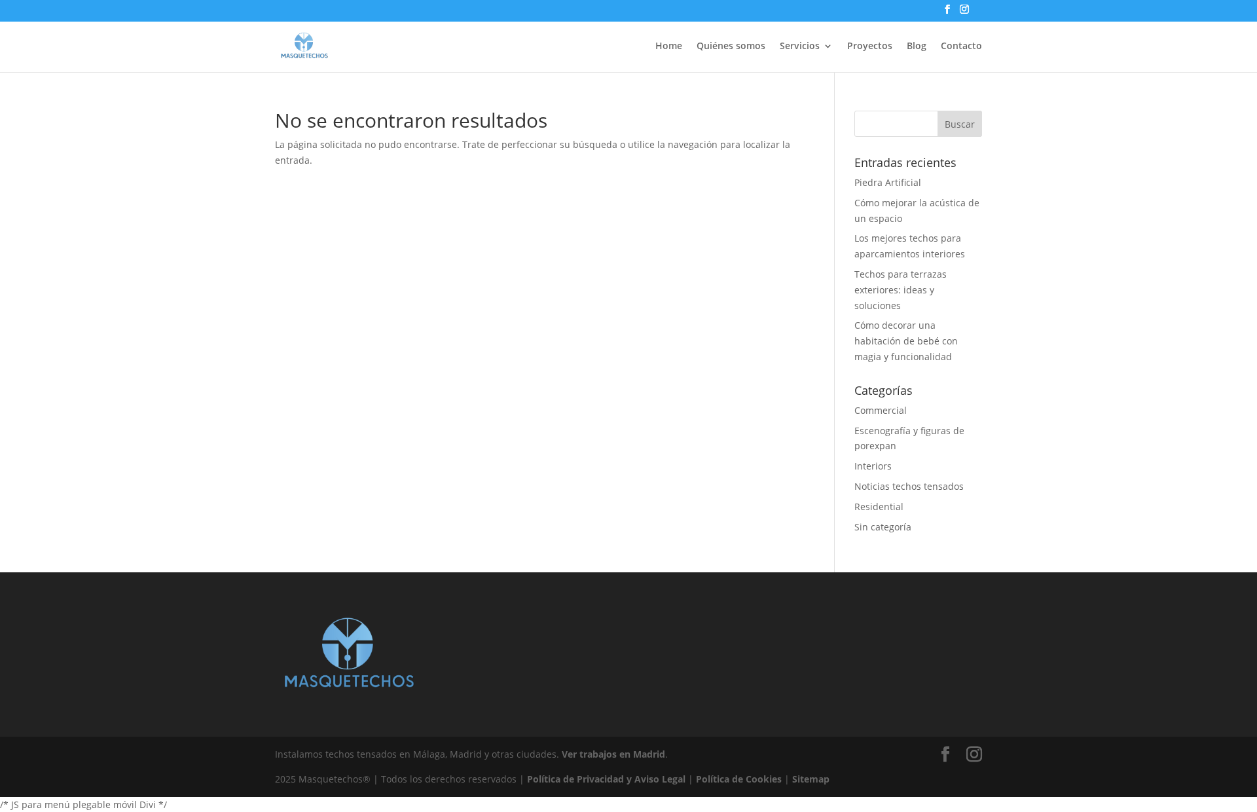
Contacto (961, 46)
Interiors (873, 466)
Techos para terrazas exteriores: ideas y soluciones (900, 290)
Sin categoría (882, 527)
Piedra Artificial (887, 182)
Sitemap (810, 779)
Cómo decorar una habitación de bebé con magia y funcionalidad (906, 341)
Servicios (800, 46)
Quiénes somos (731, 46)
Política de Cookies (739, 779)
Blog (916, 46)
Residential (878, 506)
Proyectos (869, 46)
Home (668, 46)
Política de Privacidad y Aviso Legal (606, 779)
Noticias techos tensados (909, 486)
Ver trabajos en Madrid (613, 754)
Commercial (880, 410)
